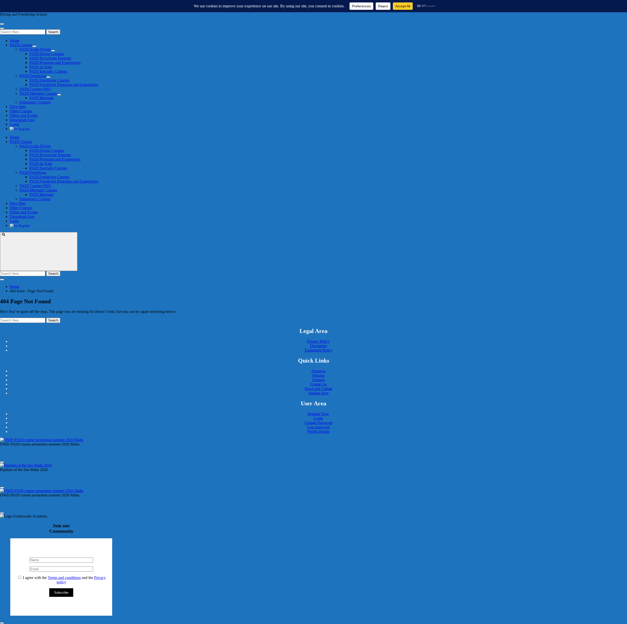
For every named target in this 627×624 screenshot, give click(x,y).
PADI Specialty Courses (48, 71)
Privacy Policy (318, 341)
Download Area (22, 120)
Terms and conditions (64, 578)
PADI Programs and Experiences (55, 62)
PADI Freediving (33, 76)
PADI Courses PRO (35, 89)
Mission (318, 375)
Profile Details (318, 431)
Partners (318, 380)
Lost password (318, 427)
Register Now (318, 414)
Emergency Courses (35, 102)
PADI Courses (21, 45)
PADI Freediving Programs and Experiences (63, 84)
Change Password (318, 423)
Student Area (318, 393)
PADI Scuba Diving (35, 49)
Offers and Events (24, 115)
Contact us (318, 384)
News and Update (318, 389)
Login (14, 124)
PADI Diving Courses (46, 54)
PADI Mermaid (41, 98)
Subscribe (61, 592)
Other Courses (21, 111)
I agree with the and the (64, 580)
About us (318, 371)
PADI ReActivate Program (50, 58)
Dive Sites (18, 107)
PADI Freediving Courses (49, 80)
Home (14, 40)
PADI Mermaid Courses (38, 93)
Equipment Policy (318, 350)
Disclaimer (318, 346)
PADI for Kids (40, 67)
